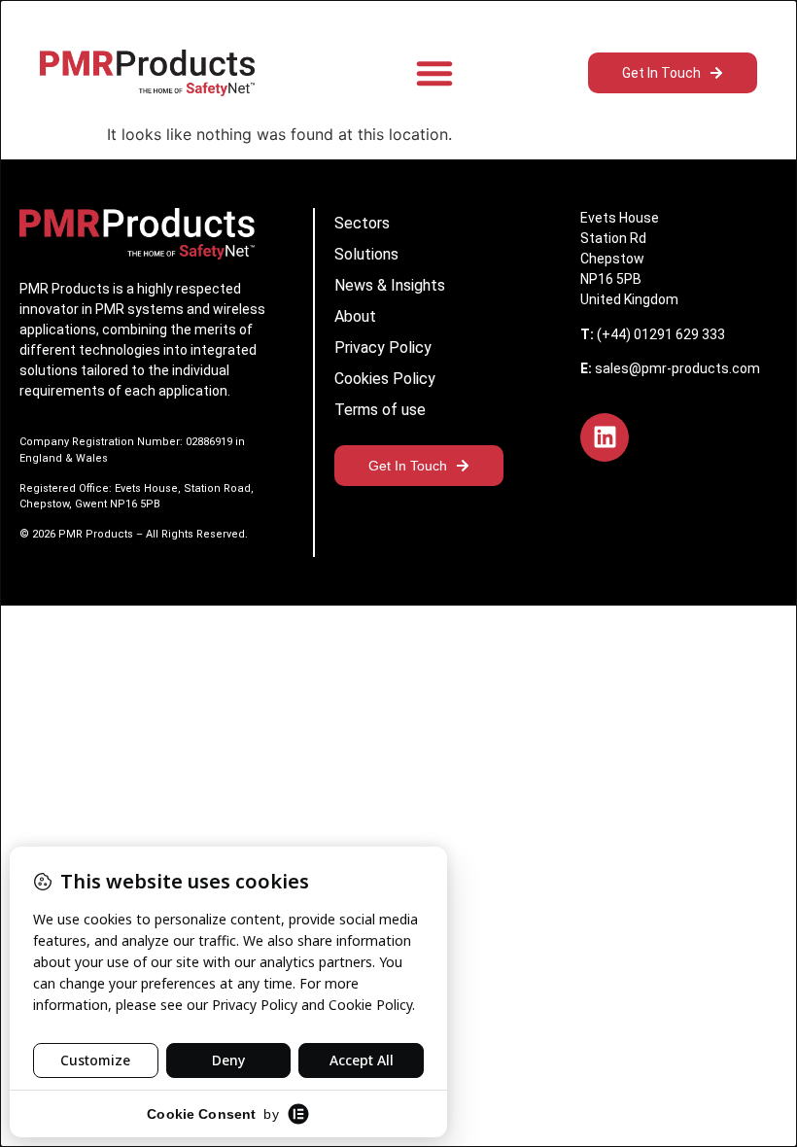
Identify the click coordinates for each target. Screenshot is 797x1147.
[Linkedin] (604, 437)
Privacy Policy (383, 347)
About (355, 316)
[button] (434, 73)
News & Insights (389, 285)
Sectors (362, 223)
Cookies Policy (384, 378)
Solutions (366, 254)
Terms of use (380, 409)
